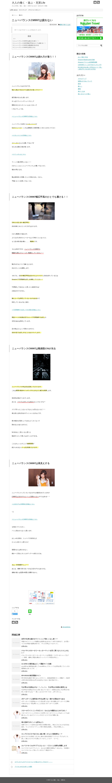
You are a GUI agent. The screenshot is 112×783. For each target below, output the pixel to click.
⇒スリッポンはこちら (19, 154)
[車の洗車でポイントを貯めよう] (16, 725)
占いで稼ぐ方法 (83, 57)
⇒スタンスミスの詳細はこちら (21, 135)
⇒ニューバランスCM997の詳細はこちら (24, 116)
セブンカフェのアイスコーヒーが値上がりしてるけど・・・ (33, 762)
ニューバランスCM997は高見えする (24, 47)
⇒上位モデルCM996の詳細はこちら (23, 504)
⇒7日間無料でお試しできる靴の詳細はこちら (26, 310)
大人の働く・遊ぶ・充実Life (28, 2)
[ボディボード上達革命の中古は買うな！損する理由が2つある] (16, 702)
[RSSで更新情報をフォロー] (98, 2)
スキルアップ (82, 78)
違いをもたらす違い (84, 94)
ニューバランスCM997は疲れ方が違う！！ (26, 41)
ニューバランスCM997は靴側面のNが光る (26, 45)
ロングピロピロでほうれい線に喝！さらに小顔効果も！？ (41, 734)
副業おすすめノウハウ (85, 81)
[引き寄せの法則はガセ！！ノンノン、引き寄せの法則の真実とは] (16, 690)
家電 (79, 83)
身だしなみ (66, 24)
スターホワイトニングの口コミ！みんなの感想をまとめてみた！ (44, 710)
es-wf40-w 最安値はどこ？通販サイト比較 (36, 664)
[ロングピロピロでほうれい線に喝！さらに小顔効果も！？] (16, 737)
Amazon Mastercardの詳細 (86, 59)
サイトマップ (23, 10)
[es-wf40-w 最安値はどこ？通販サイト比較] (16, 667)
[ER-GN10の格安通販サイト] (16, 679)
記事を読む (24, 646)
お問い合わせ (14, 10)
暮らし (80, 86)
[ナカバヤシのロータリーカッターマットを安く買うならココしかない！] (16, 654)
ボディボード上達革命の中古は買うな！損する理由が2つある (43, 699)
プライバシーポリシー (34, 10)
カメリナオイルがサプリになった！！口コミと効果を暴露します (44, 745)
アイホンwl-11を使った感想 (23, 766)
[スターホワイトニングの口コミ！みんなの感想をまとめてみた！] (16, 714)
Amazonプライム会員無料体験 (87, 62)
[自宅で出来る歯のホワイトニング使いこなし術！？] (16, 642)
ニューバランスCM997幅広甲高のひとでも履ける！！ (30, 43)
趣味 (61, 24)
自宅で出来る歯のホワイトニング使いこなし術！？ (39, 639)
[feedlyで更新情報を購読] (95, 2)
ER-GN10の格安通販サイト (31, 675)
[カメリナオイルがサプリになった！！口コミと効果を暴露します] (16, 749)
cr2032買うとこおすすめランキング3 (89, 65)
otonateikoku (66, 627)
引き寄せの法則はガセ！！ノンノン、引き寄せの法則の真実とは (44, 687)
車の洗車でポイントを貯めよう (32, 722)
